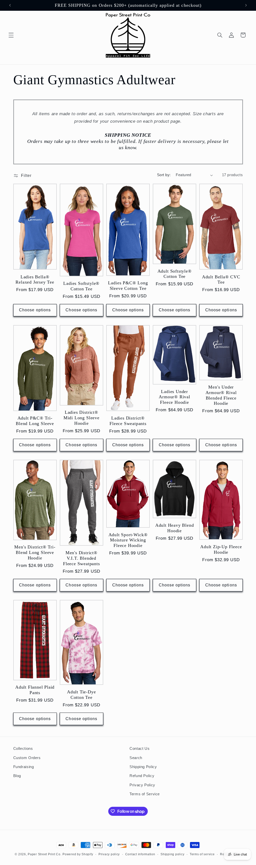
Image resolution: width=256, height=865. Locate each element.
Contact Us (140, 749)
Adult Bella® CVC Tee (221, 279)
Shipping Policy (143, 767)
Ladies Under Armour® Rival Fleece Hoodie (174, 397)
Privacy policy (109, 854)
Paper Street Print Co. (44, 854)
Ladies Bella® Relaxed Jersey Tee (35, 279)
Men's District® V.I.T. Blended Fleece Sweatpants (81, 558)
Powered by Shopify (77, 854)
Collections (23, 749)
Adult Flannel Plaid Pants (34, 690)
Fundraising (23, 767)
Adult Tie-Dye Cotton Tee (81, 694)
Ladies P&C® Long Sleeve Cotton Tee (128, 285)
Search (136, 758)
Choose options (35, 310)
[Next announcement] (246, 5)
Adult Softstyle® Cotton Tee (175, 274)
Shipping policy (172, 854)
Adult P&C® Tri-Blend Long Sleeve (35, 421)
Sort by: (163, 175)
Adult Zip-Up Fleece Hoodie (221, 549)
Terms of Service (145, 794)
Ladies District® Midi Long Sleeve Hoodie (82, 418)
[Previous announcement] (10, 5)
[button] (11, 35)
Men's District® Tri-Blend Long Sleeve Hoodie (34, 552)
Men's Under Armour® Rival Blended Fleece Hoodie (221, 395)
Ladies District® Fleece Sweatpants (128, 421)
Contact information (140, 854)
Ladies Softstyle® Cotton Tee (81, 286)
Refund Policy (142, 776)
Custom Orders (27, 758)
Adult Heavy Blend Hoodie (174, 528)
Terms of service (202, 854)
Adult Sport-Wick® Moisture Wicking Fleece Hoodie (128, 540)
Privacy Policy (142, 785)
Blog (17, 776)
